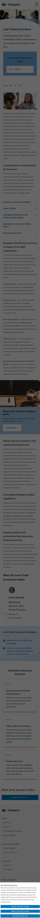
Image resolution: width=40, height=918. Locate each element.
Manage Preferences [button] (20, 916)
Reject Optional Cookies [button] (20, 911)
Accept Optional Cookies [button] (20, 906)
